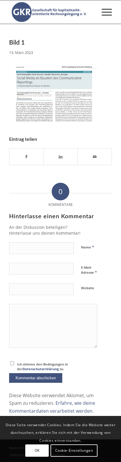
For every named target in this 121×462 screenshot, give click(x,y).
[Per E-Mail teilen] (95, 156)
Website (87, 288)
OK (37, 450)
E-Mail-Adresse (89, 270)
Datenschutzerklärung (41, 369)
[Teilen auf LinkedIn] (61, 156)
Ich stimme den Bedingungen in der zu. (42, 366)
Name (87, 247)
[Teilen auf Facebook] (26, 156)
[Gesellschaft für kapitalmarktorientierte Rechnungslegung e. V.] (50, 12)
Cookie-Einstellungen (74, 450)
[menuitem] (104, 12)
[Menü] (104, 12)
